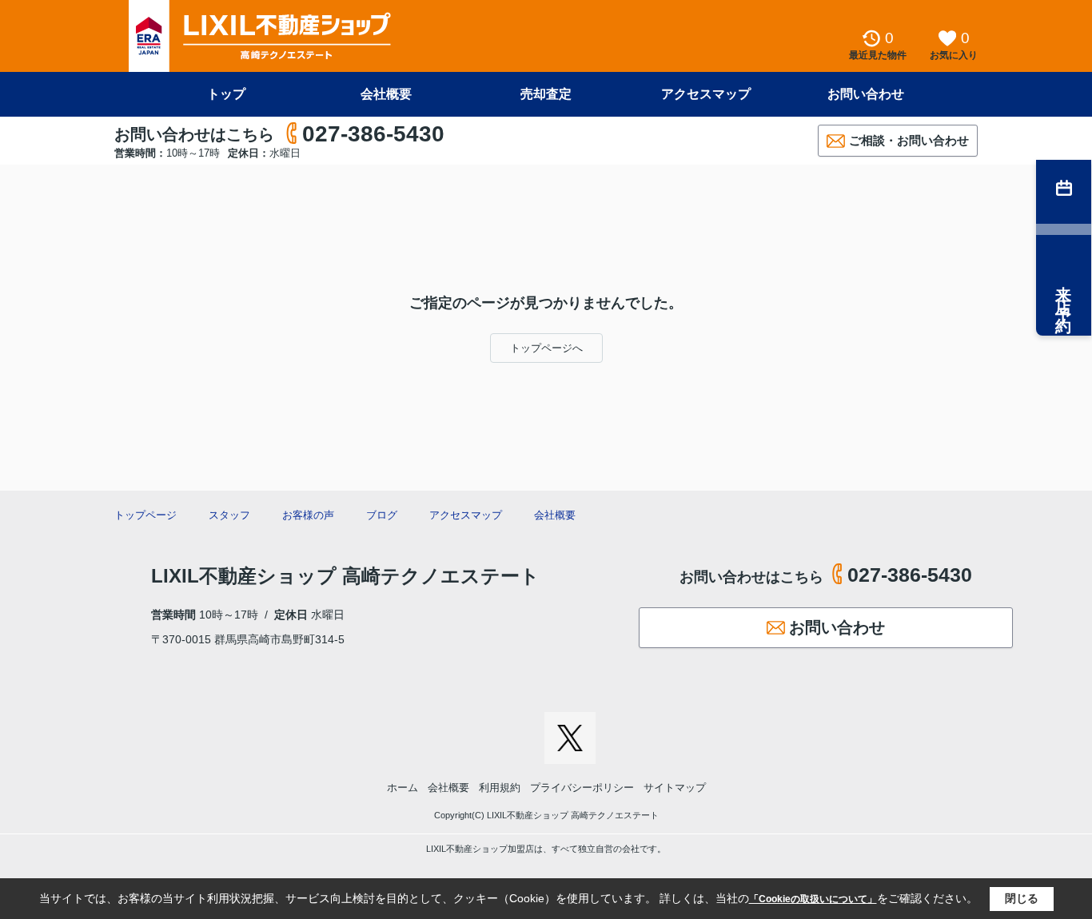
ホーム (402, 788)
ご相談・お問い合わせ (909, 140)
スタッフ (229, 515)
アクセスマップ (706, 94)
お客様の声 (308, 515)
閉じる (1021, 898)
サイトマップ (675, 788)
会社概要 (386, 94)
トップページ (145, 515)
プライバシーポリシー (582, 788)
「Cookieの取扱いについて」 (813, 899)
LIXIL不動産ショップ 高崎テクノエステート (345, 576)
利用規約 (499, 788)
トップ (226, 94)
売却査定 (546, 94)
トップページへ (546, 348)
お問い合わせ (865, 94)
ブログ (381, 515)
